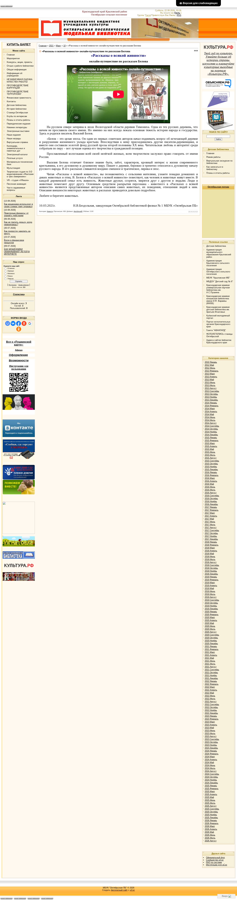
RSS (179, 15)
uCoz (132, 890)
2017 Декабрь (211, 539)
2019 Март (210, 582)
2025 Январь (211, 785)
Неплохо (11, 273)
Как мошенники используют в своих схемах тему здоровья (18, 205)
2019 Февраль (211, 580)
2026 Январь (211, 820)
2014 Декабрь (211, 434)
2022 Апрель (211, 690)
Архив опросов (23, 285)
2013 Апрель (211, 376)
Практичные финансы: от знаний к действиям (16, 214)
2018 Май (209, 553)
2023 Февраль (211, 719)
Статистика (19, 294)
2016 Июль (210, 490)
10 (64, 45)
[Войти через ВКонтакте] (13, 323)
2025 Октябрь (211, 812)
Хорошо (10, 271)
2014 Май (209, 414)
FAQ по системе (214, 862)
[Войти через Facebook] (18, 323)
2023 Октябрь (211, 742)
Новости (50, 211)
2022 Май (209, 693)
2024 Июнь (210, 765)
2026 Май (209, 832)
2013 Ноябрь (211, 397)
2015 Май (209, 449)
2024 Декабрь (211, 783)
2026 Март (210, 826)
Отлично (11, 268)
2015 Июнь (210, 452)
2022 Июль (210, 698)
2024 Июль (210, 768)
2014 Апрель (211, 411)
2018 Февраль (211, 545)
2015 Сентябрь (212, 461)
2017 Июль (210, 524)
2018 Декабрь (211, 574)
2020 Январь (211, 611)
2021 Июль (210, 664)
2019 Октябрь (211, 603)
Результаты (12, 285)
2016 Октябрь (211, 498)
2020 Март (210, 617)
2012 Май (209, 365)
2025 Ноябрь (211, 814)
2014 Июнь (210, 417)
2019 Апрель (211, 585)
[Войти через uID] (7, 323)
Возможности (19, 360)
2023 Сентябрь (212, 739)
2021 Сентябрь (212, 669)
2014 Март (210, 408)
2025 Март (210, 791)
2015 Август (211, 458)
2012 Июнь (210, 368)
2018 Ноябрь (211, 571)
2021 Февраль (211, 649)
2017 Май (209, 519)
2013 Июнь (210, 382)
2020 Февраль (211, 614)
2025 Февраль (211, 788)
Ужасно (10, 279)
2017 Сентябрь (212, 530)
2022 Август (211, 701)
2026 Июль (210, 838)
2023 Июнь (210, 730)
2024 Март (210, 756)
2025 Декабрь (211, 817)
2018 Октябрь (211, 568)
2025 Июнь (210, 800)
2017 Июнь (210, 522)
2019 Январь (211, 577)
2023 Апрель (211, 725)
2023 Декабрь (211, 748)
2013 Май (209, 379)
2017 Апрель (211, 516)
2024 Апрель (211, 759)
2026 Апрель (211, 829)
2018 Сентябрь (212, 565)
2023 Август (211, 736)
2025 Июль (210, 803)
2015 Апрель (211, 446)
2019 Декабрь (211, 609)
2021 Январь (211, 646)
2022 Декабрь (211, 713)
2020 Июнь (210, 626)
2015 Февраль (211, 440)
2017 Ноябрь (211, 536)
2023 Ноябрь (211, 745)
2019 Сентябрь (212, 600)
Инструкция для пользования (18, 367)
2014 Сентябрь (212, 426)
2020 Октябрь (211, 638)
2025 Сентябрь (212, 809)
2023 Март (210, 722)
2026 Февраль (211, 823)
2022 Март (210, 687)
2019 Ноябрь (211, 606)
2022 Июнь (210, 696)
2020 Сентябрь (212, 635)
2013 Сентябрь (212, 391)
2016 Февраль (211, 475)
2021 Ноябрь (211, 675)
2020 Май (209, 623)
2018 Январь (211, 542)
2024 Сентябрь (212, 774)
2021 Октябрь (211, 672)
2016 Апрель (211, 481)
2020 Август (211, 632)
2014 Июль (210, 420)
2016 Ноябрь (211, 501)
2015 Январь (211, 437)
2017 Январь (211, 507)
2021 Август (211, 667)
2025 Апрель (211, 794)
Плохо (10, 276)
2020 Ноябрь (211, 640)
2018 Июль (210, 559)
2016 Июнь (210, 487)
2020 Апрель (211, 620)
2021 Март (210, 652)
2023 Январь (211, 716)
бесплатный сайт (119, 890)
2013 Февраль (211, 371)
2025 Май (209, 797)
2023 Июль (210, 733)
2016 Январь (211, 472)
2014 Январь (211, 403)
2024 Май (209, 762)
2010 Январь (211, 362)
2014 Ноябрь (211, 432)
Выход (120, 39)
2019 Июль (210, 594)
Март (58, 45)
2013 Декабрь (211, 400)
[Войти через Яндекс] (24, 323)
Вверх (225, 896)
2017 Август (211, 527)
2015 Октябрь (211, 463)
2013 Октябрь (211, 394)
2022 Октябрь (211, 707)
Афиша (18, 350)
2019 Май (209, 588)
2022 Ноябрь (211, 710)
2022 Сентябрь (212, 704)
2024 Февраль (211, 754)
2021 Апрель (211, 655)
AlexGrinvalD (78, 211)
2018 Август (211, 562)
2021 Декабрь (211, 678)
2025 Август (211, 806)
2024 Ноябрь (211, 780)
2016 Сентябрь (212, 495)
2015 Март (210, 443)
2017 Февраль (211, 510)
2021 (51, 45)
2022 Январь (211, 681)
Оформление (18, 355)
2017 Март (210, 513)
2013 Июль (210, 385)
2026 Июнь (210, 835)
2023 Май (209, 727)
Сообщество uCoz (215, 860)
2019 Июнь (210, 591)
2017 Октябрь (211, 533)
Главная (110, 39)
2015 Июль (210, 455)
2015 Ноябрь (211, 466)
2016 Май (209, 484)
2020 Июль (210, 629)
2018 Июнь (210, 556)
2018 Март (210, 548)
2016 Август (211, 492)
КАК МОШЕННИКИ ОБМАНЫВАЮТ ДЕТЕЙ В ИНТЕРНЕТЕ (17, 251)
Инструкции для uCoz (216, 865)
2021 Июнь (210, 661)
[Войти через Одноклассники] (18, 329)
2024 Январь (211, 751)
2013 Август (211, 388)
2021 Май (209, 658)
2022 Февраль (211, 684)
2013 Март (210, 374)
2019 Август (211, 597)
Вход (128, 39)
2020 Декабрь (211, 643)
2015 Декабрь (211, 469)
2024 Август (211, 771)
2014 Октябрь (211, 429)
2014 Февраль (211, 405)
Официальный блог (215, 857)
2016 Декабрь (211, 504)
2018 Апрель (211, 551)
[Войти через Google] (29, 323)
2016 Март (210, 478)
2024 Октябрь (211, 777)
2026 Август (211, 841)
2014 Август (211, 423)
